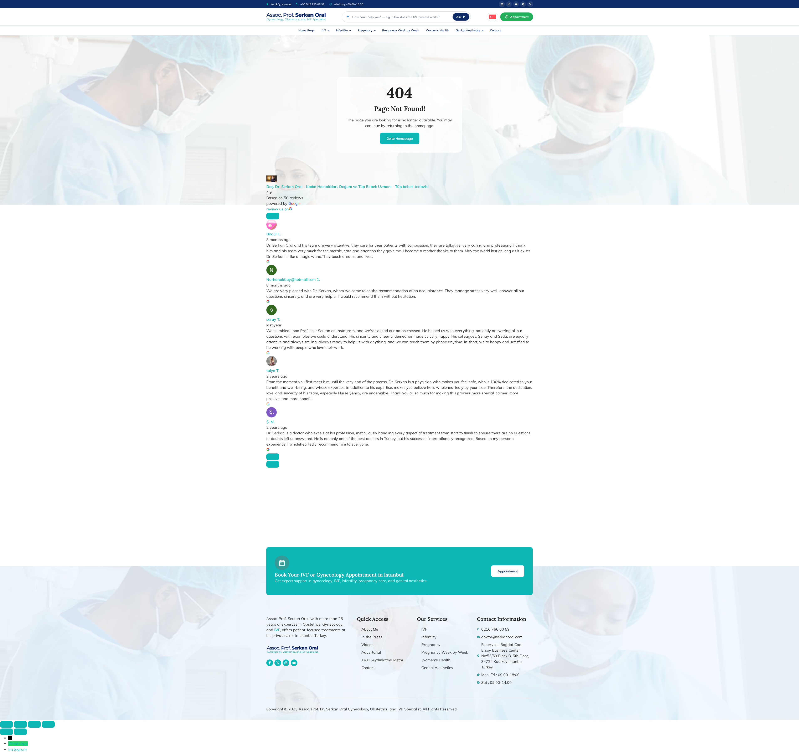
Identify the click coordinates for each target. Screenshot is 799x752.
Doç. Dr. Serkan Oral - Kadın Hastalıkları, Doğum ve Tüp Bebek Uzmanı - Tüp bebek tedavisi (347, 186)
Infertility (342, 30)
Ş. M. (270, 421)
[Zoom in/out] (6, 724)
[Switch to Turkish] (492, 17)
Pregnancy (365, 30)
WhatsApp (18, 743)
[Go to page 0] (272, 464)
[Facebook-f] (269, 662)
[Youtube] (516, 4)
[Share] (34, 724)
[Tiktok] (509, 4)
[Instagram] (502, 4)
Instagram (17, 749)
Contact (495, 30)
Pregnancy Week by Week (400, 30)
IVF (324, 30)
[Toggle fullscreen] (20, 724)
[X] (530, 4)
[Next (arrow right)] (20, 732)
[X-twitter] (277, 662)
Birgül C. (273, 234)
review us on (277, 209)
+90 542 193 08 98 (312, 4)
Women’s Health (437, 30)
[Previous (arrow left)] (6, 732)
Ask (458, 17)
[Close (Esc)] (48, 724)
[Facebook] (523, 4)
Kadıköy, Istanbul (280, 4)
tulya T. (272, 370)
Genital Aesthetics (468, 30)
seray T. (273, 319)
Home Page (306, 30)
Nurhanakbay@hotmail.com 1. (293, 279)
